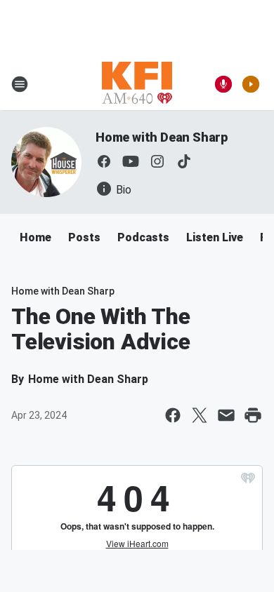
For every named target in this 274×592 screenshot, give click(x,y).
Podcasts (143, 237)
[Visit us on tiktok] (184, 161)
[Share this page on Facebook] (173, 415)
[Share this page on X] (199, 415)
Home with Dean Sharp (162, 137)
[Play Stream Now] (250, 84)
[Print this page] (253, 415)
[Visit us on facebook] (104, 161)
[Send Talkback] (223, 84)
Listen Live (214, 237)
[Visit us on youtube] (130, 161)
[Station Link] (137, 84)
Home (35, 237)
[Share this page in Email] (226, 415)
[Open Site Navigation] (19, 84)
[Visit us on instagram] (157, 161)
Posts (84, 237)
